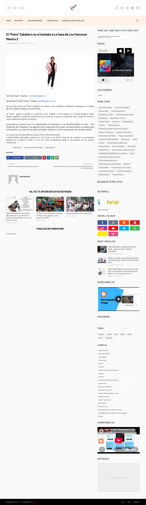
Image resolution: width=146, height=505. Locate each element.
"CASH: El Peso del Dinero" (122, 107)
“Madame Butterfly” (104, 174)
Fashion (109, 334)
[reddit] (124, 222)
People (129, 334)
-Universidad (118, 360)
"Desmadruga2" (103, 118)
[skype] (138, 8)
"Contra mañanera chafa (118, 111)
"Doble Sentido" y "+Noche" (117, 118)
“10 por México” (132, 146)
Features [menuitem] (18, 20)
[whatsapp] (135, 228)
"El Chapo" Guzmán (104, 121)
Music (116, 334)
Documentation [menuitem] (35, 20)
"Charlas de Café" (103, 111)
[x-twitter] (122, 8)
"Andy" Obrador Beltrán (105, 107)
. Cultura (134, 139)
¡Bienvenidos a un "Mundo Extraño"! (118, 370)
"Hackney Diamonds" (114, 125)
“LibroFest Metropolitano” (124, 171)
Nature (123, 334)
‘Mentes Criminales (104, 146)
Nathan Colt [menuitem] (53, 20)
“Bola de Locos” (118, 406)
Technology (109, 338)
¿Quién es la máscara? (118, 386)
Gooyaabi (34, 502)
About (129, 502)
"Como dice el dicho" (118, 353)
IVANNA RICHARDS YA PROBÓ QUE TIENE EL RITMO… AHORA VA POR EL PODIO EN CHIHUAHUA (122, 249)
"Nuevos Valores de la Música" (107, 135)
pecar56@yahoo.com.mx (47, 101)
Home (8, 8)
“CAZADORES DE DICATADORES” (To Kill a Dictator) (113, 153)
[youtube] (113, 228)
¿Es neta (118, 376)
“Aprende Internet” (104, 150)
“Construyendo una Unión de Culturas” (109, 157)
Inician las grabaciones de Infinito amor (79, 213)
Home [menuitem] (8, 20)
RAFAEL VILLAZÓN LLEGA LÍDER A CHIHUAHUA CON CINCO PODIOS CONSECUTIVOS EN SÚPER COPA (123, 260)
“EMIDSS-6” (127, 164)
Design (118, 95)
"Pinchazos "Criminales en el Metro (108, 139)
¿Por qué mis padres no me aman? (118, 380)
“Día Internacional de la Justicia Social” (110, 164)
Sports (101, 338)
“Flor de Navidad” (104, 167)
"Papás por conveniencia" (126, 135)
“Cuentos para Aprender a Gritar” (108, 160)
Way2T (20, 502)
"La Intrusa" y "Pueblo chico (123, 132)
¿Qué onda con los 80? (118, 390)
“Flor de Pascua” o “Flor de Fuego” (121, 167)
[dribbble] (113, 234)
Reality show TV (21, 29)
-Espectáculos (125, 139)
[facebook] (117, 8)
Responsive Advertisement (118, 477)
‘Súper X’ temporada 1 (118, 146)
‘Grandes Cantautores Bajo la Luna (117, 143)
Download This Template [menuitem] (73, 20)
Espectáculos (17, 147)
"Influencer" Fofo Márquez (106, 132)
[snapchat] (102, 234)
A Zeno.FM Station (103, 84)
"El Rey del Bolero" (128, 121)
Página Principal (11, 29)
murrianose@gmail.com (37, 96)
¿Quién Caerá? (118, 383)
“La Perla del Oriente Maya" (106, 171)
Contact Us (136, 502)
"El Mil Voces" (116, 121)
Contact (21, 8)
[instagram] (127, 8)
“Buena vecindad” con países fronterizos (123, 150)
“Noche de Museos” (118, 174)
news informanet (12, 43)
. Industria (101, 143)
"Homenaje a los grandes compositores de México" (113, 128)
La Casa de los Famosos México (33, 147)
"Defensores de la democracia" (124, 114)
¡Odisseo (118, 373)
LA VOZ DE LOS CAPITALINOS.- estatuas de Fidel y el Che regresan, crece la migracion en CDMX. (49, 215)
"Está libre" (102, 125)
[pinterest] (132, 8)
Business (101, 334)
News (14, 8)
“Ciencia (132, 153)
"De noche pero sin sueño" (106, 114)
